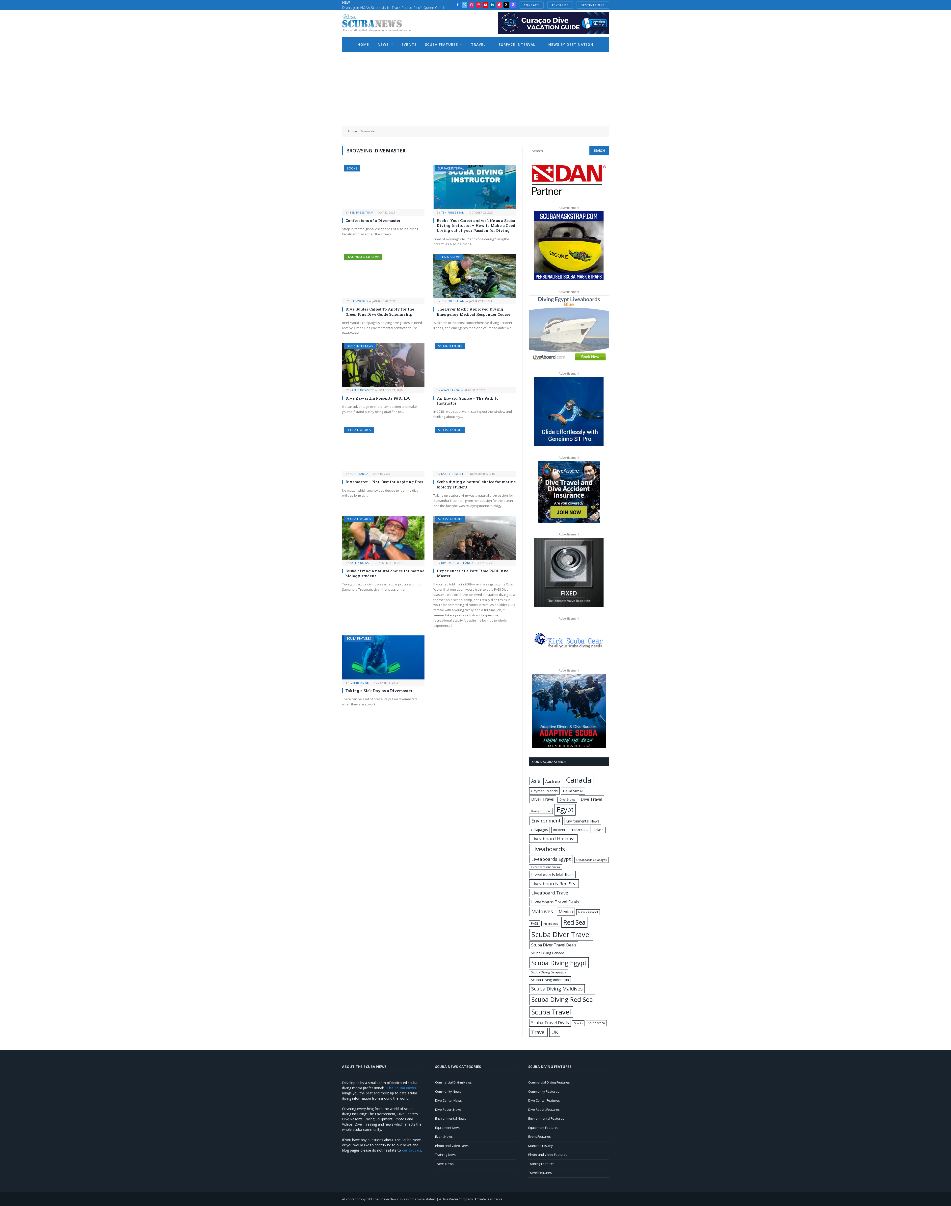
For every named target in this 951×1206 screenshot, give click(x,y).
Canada (578, 780)
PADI (534, 923)
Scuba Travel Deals (550, 1022)
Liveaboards (548, 849)
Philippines (550, 923)
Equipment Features (543, 1127)
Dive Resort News (448, 1109)
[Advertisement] (475, 89)
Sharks (578, 1023)
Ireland (599, 830)
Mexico (566, 912)
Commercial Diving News (453, 1082)
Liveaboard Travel (550, 893)
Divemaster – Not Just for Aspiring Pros (384, 481)
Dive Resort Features (544, 1109)
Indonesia (579, 829)
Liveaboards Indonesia (545, 867)
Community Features (543, 1091)
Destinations (599, 5)
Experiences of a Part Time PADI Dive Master (472, 573)
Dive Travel (591, 799)
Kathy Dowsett (362, 390)
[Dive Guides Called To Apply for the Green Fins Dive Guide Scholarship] (383, 276)
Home (363, 44)
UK (554, 1032)
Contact (537, 5)
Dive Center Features (544, 1100)
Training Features (541, 1163)
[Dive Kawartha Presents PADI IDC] (383, 365)
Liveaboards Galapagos (591, 860)
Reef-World (359, 301)
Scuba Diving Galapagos (548, 972)
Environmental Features (546, 1118)
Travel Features (540, 1172)
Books (352, 168)
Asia (535, 781)
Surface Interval (517, 44)
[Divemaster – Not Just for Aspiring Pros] (383, 449)
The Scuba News (385, 1199)
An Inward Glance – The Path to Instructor (468, 401)
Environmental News (363, 257)
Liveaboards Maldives (552, 874)
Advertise (566, 5)
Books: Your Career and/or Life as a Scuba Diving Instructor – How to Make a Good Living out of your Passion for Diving (476, 225)
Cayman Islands (544, 790)
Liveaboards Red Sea (554, 883)
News (383, 44)
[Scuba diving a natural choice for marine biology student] (474, 449)
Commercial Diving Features (549, 1082)
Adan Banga (450, 390)
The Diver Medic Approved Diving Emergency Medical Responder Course (473, 311)
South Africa (596, 1023)
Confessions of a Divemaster (372, 220)
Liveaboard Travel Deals (555, 902)
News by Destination (570, 44)
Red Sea (574, 922)
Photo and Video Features (547, 1154)
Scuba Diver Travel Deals (553, 945)
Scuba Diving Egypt (559, 963)
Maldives (542, 911)
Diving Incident (541, 811)
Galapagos (539, 829)
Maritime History (540, 1145)
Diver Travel (542, 799)
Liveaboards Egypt (551, 859)
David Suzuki (573, 791)
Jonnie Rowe (359, 682)
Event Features (539, 1136)
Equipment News (447, 1127)
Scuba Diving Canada (547, 953)
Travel (478, 44)
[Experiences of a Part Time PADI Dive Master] (474, 537)
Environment (546, 820)
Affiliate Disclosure (488, 1199)
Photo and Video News (452, 1145)
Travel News (444, 1163)
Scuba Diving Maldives (557, 988)
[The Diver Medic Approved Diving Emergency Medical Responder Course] (474, 276)
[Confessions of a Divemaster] (383, 187)
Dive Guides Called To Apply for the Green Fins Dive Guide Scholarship (379, 311)
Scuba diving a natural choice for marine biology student (476, 484)
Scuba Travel (551, 1011)
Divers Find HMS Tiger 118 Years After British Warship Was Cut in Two (397, 7)
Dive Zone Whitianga (457, 563)
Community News (448, 1091)
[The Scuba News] (379, 23)
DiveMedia (450, 1199)
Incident (559, 829)
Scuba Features (441, 44)
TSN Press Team (361, 212)
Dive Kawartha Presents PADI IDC (377, 398)
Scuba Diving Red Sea (562, 999)
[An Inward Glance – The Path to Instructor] (474, 365)
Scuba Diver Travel (561, 934)
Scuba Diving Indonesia (550, 979)
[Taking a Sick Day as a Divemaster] (383, 657)
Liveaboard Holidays (553, 838)
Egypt (565, 809)
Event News (444, 1136)
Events (409, 44)
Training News (449, 257)
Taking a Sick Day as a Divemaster (378, 690)
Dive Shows (567, 799)
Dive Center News (360, 346)
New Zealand (588, 912)
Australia (552, 781)
